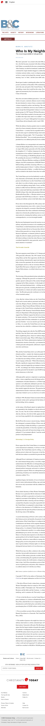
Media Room (25, 695)
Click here (19, 578)
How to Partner (5, 699)
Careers (24, 692)
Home (17, 658)
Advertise (3, 707)
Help (23, 703)
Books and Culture (8, 658)
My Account (30, 658)
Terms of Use (4, 705)
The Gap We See (5, 695)
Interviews (30, 32)
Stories (3, 697)
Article (8, 39)
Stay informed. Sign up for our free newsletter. (22, 664)
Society (13, 32)
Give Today (22, 686)
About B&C (23, 658)
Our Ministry (4, 692)
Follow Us (25, 697)
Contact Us (37, 658)
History (21, 32)
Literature (40, 32)
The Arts (5, 32)
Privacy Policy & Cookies (7, 703)
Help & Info (22, 660)
